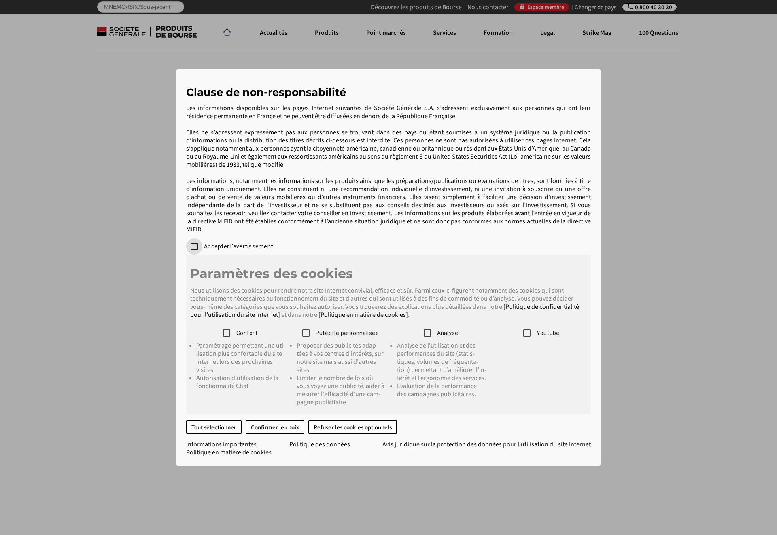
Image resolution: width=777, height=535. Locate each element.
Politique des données (319, 444)
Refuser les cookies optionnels (353, 427)
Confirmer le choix (275, 427)
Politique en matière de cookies (229, 452)
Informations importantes (221, 444)
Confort (246, 333)
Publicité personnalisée (347, 333)
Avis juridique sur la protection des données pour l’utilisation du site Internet (486, 444)
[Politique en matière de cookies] (363, 314)
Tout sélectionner (213, 427)
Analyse (448, 333)
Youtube (548, 333)
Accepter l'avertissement (238, 246)
